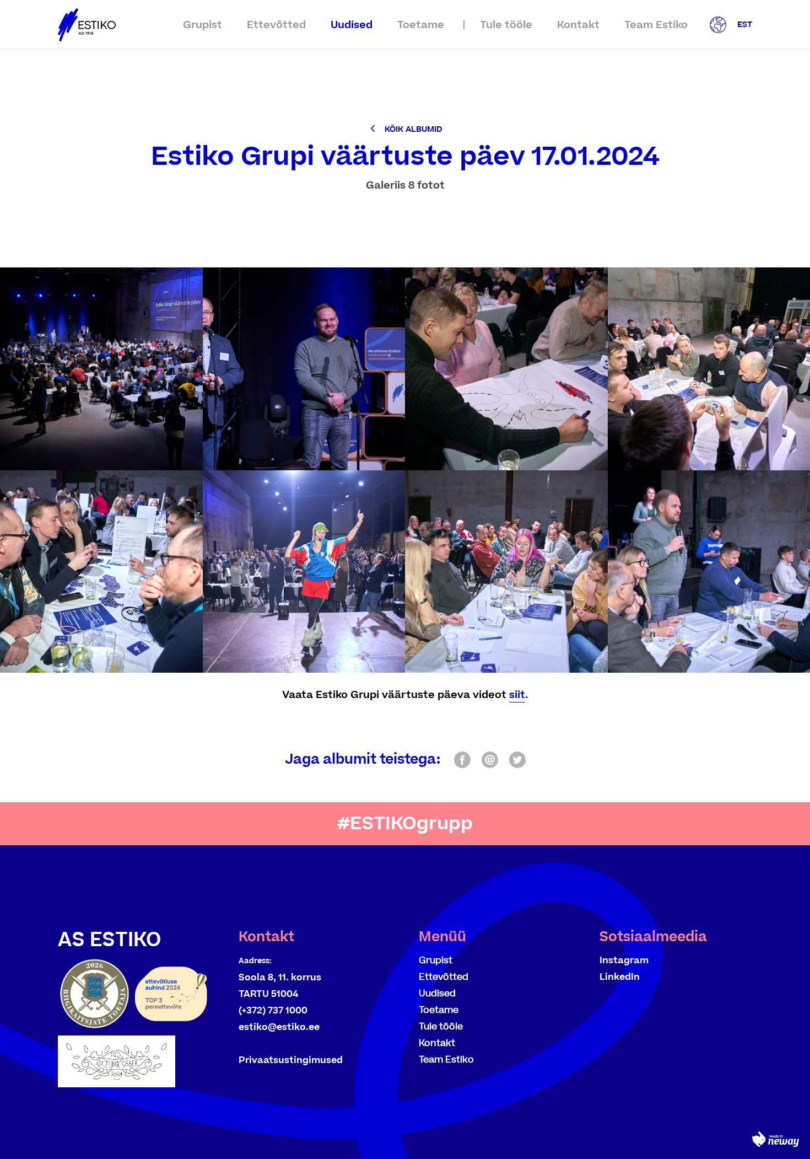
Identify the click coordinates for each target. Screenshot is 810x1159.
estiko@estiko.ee (279, 1027)
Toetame (420, 25)
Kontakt (578, 25)
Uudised (351, 25)
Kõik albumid (413, 129)
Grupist (202, 25)
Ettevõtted (276, 25)
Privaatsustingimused (291, 1060)
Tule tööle (506, 25)
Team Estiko (656, 25)
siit (517, 695)
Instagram (624, 960)
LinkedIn (620, 977)
